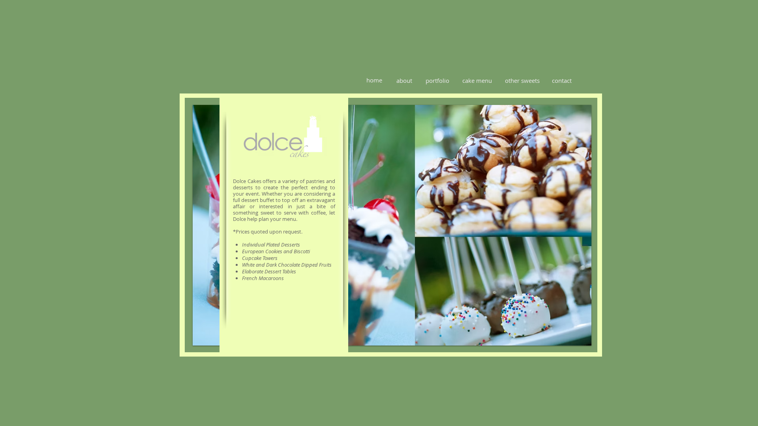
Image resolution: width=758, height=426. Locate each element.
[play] (580, 334)
